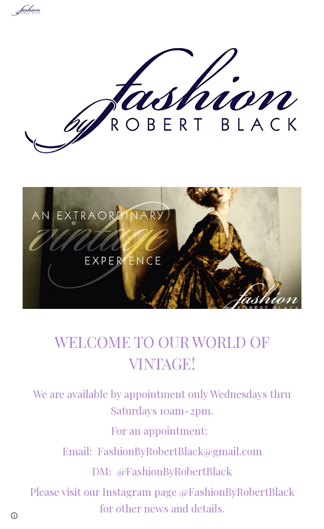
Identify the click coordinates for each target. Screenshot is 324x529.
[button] (14, 515)
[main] (162, 424)
